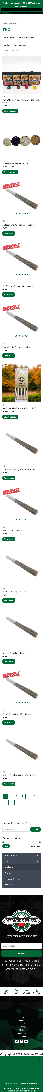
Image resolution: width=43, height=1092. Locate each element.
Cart (16, 992)
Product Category (21, 855)
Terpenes (21, 884)
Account (36, 992)
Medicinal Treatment (21, 879)
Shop (6, 992)
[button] (40, 1059)
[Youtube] (26, 1041)
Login (21, 1020)
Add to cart (9, 478)
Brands (21, 861)
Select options (10, 111)
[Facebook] (17, 1041)
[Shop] (6, 990)
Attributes (21, 867)
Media (21, 1030)
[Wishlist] (26, 990)
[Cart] (16, 990)
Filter (6, 846)
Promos (21, 873)
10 (34, 796)
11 (5, 803)
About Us (21, 1024)
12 (11, 803)
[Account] (37, 990)
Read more (8, 233)
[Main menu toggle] (38, 7)
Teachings (21, 1027)
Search (35, 829)
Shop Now (21, 1003)
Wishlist (26, 992)
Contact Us (21, 1033)
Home (4, 23)
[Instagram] (21, 1041)
